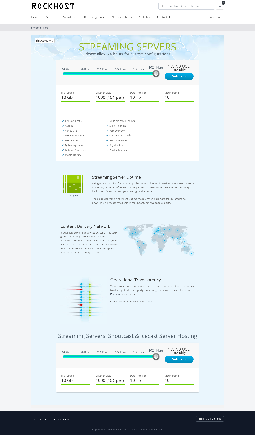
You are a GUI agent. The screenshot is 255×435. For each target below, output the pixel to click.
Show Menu (46, 40)
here (149, 301)
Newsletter (70, 17)
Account (216, 17)
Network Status (122, 17)
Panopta (115, 294)
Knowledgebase (94, 17)
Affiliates (144, 17)
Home (35, 17)
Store (50, 17)
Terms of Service (61, 419)
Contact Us (164, 17)
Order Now (179, 76)
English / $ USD (211, 419)
